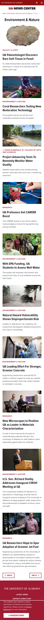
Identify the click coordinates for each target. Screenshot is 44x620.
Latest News (22, 594)
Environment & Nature (24, 13)
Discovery (11, 13)
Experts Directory (22, 598)
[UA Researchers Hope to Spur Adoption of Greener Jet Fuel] (22, 540)
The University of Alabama (12, 2)
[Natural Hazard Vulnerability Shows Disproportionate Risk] (22, 308)
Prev (9, 575)
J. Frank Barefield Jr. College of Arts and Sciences (22, 151)
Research (7, 207)
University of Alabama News (22, 588)
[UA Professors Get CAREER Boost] (22, 205)
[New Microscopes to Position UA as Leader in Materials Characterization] (22, 417)
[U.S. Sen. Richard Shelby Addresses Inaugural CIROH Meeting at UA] (22, 478)
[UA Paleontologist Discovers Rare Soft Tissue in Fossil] (22, 48)
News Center (22, 8)
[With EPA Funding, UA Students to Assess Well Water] (22, 256)
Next (34, 575)
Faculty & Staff (10, 50)
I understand (16, 615)
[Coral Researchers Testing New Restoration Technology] (22, 98)
